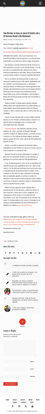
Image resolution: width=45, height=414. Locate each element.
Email (32, 369)
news (26, 39)
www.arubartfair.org (24, 205)
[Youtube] (32, 406)
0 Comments (17, 39)
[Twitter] (25, 406)
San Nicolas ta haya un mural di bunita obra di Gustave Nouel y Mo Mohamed (21, 34)
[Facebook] (12, 406)
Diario (31, 48)
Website (32, 376)
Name (32, 361)
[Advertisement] (24, 236)
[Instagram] (19, 406)
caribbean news (12, 241)
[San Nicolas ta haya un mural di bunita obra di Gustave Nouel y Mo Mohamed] (22, 18)
